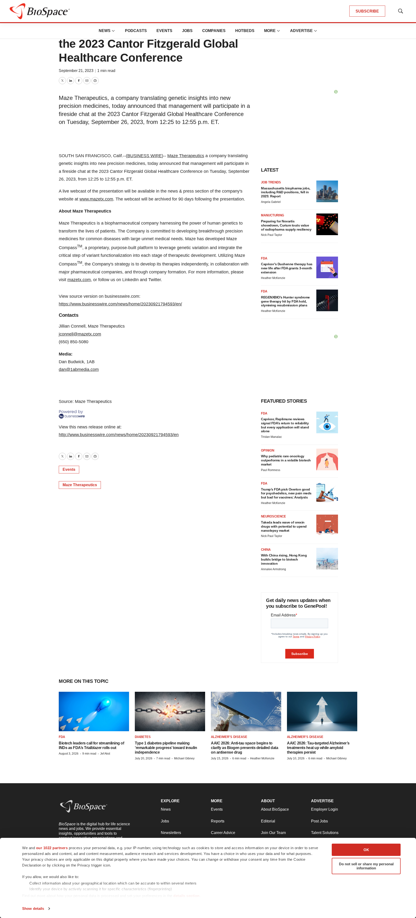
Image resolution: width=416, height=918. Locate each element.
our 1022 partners (52, 848)
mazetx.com (79, 279)
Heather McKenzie (273, 278)
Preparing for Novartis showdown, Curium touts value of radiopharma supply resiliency (286, 225)
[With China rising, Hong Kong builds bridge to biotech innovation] (327, 558)
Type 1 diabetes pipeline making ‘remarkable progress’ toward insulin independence (166, 747)
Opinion (267, 450)
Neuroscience (273, 516)
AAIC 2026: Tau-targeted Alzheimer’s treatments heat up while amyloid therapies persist (318, 747)
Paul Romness (270, 470)
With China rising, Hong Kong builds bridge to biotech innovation (284, 559)
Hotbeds (244, 31)
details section (186, 896)
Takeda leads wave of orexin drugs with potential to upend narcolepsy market (284, 526)
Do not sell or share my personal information (366, 866)
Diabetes (143, 737)
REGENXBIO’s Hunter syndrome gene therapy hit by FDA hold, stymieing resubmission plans (285, 301)
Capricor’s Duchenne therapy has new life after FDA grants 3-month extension (286, 268)
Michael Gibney (184, 758)
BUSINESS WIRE (144, 155)
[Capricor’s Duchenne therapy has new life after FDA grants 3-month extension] (327, 267)
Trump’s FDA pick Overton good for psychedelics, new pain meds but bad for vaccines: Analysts (286, 493)
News (104, 31)
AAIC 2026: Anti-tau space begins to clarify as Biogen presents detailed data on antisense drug (244, 747)
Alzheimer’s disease (229, 737)
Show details (33, 908)
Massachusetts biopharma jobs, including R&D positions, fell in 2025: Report (285, 192)
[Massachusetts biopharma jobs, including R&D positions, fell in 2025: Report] (327, 191)
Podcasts (136, 31)
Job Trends (271, 182)
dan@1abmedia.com (79, 369)
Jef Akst (105, 753)
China (266, 549)
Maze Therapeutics (185, 155)
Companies (214, 31)
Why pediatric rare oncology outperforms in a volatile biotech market (286, 460)
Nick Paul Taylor (271, 235)
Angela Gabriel (271, 202)
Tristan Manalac (271, 437)
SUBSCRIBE (367, 11)
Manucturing (272, 215)
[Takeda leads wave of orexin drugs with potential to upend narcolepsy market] (327, 525)
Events (164, 31)
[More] (113, 31)
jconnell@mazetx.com (80, 334)
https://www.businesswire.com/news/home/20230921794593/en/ (120, 304)
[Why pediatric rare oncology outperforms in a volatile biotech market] (327, 459)
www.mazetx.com (96, 199)
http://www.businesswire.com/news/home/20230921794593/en (119, 434)
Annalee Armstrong (273, 569)
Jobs (187, 31)
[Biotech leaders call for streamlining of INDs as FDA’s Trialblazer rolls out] (94, 711)
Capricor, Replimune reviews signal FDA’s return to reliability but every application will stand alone (285, 425)
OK (366, 850)
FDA (264, 258)
